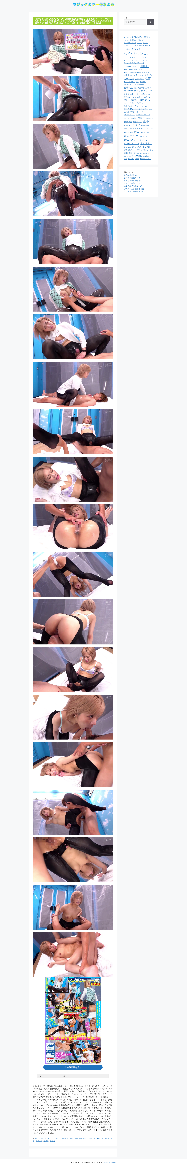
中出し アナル (128, 70)
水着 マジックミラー (129, 115)
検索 (125, 18)
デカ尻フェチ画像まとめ (134, 189)
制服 (137, 82)
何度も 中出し (129, 82)
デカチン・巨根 (145, 46)
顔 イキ (46, 1141)
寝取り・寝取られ (144, 97)
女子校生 (140, 94)
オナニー (139, 43)
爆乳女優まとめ (130, 175)
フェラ (126, 57)
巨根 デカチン (129, 106)
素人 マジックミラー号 (131, 144)
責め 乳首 (146, 153)
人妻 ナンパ (128, 75)
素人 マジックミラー (137, 140)
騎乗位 (137, 159)
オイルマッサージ (130, 43)
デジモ (127, 49)
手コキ (137, 106)
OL (36, 1138)
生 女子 (136, 125)
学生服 (148, 94)
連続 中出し (137, 156)
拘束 (150, 109)
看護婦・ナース (128, 128)
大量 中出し (141, 84)
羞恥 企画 (132, 153)
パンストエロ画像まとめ (134, 191)
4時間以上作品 (141, 37)
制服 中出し (83, 1138)
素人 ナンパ (131, 136)
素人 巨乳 (146, 147)
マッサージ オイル (141, 60)
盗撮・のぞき (145, 125)
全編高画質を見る (73, 1067)
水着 (132, 112)
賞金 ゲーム (127, 156)
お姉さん (133, 40)
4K (131, 37)
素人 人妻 (127, 147)
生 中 (146, 121)
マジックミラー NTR (138, 57)
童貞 (134, 128)
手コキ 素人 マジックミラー (136, 109)
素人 (136, 131)
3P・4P (126, 37)
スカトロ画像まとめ (132, 183)
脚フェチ (39, 1141)
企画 (148, 78)
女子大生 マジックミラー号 (138, 91)
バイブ (146, 54)
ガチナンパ (129, 45)
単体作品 (143, 82)
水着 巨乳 (134, 118)
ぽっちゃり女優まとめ (133, 180)
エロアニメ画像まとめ (133, 186)
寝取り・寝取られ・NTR (134, 100)
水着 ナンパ (139, 112)
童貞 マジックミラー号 (145, 128)
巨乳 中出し (140, 103)
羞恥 (126, 153)
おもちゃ (126, 40)
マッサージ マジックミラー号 (134, 63)
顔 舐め (52, 1141)
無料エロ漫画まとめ (132, 178)
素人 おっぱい (144, 132)
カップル (145, 43)
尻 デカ (148, 100)
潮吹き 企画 (149, 118)
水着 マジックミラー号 (143, 115)
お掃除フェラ (141, 40)
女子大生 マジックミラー (143, 88)
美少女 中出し (148, 150)
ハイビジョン (49, 1138)
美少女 (139, 150)
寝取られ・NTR (130, 97)
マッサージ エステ (129, 60)
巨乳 (132, 103)
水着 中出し (127, 118)
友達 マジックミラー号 (130, 84)
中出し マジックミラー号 (132, 72)
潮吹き (107, 1138)
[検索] (150, 22)
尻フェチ (126, 103)
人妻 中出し (139, 79)
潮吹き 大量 (128, 122)
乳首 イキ (65, 1138)
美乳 (134, 150)
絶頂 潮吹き (128, 150)
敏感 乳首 (100, 1138)
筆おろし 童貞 (128, 132)
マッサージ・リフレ (131, 66)
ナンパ (41, 1138)
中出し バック (138, 70)
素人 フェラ (143, 136)
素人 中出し (146, 143)
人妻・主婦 (129, 78)
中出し (58, 1138)
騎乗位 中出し (145, 159)
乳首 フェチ (74, 1138)
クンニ (136, 45)
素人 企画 (137, 147)
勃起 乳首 (92, 1138)
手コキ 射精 (144, 106)
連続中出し (146, 156)
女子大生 (128, 87)
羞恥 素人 (139, 153)
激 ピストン (137, 122)
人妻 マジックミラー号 (143, 75)
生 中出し (128, 125)
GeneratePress (110, 1163)
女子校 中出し (129, 94)
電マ (125, 159)
